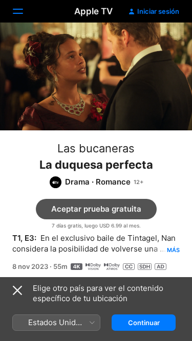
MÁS (173, 250)
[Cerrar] (17, 290)
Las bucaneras (96, 148)
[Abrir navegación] (24, 11)
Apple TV (93, 11)
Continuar (144, 323)
